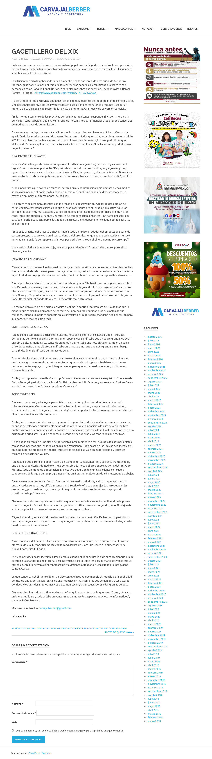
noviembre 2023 (157, 459)
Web (14, 722)
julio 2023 (153, 474)
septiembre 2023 (157, 467)
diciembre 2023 (156, 456)
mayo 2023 (154, 482)
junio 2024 (154, 433)
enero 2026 (154, 362)
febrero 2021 (155, 582)
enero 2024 (154, 452)
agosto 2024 (155, 426)
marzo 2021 (154, 579)
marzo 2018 (154, 713)
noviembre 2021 (157, 549)
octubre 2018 (155, 687)
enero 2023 (154, 497)
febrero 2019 (155, 672)
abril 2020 (153, 620)
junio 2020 (154, 612)
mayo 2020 (154, 616)
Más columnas (124, 29)
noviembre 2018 (157, 683)
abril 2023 (153, 485)
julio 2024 (153, 429)
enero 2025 (154, 407)
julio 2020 (153, 609)
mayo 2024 (154, 437)
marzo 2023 (154, 489)
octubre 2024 (155, 418)
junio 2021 (154, 567)
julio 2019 (153, 653)
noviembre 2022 (157, 504)
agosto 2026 (155, 336)
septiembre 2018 (157, 691)
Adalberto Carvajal (43, 58)
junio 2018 (154, 702)
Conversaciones (171, 29)
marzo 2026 (154, 355)
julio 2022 (153, 519)
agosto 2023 (155, 470)
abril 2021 (153, 575)
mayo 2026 (154, 347)
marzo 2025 (154, 400)
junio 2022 (154, 523)
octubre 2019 (155, 642)
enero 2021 (154, 586)
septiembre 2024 (157, 422)
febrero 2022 (155, 538)
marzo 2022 (154, 534)
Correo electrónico (24, 713)
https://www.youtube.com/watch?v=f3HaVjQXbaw (65, 92)
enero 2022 (154, 541)
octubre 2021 (155, 553)
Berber (101, 29)
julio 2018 (153, 698)
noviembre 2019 (157, 638)
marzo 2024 (154, 444)
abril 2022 (153, 530)
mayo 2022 (154, 526)
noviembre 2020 (157, 594)
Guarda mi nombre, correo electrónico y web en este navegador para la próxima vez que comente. (70, 730)
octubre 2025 (155, 373)
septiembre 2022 (157, 512)
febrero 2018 (155, 717)
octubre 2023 (155, 463)
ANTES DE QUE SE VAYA (118, 632)
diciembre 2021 (156, 545)
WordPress (34, 753)
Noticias (147, 29)
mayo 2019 (154, 661)
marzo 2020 (154, 623)
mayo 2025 (154, 392)
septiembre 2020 (157, 601)
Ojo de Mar (74, 58)
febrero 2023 (155, 493)
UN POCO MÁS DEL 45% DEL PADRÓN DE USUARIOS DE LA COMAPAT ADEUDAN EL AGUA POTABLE (70, 628)
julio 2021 (153, 564)
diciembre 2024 (156, 411)
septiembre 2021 (157, 556)
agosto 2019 (155, 650)
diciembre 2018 (156, 679)
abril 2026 (153, 351)
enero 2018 (154, 720)
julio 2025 (153, 385)
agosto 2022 (155, 515)
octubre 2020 (155, 597)
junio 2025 (154, 388)
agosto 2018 (155, 694)
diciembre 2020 (156, 590)
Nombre (17, 703)
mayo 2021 (154, 571)
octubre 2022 (155, 508)
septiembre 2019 (157, 646)
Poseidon (46, 753)
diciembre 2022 (156, 500)
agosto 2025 (155, 381)
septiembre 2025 (157, 377)
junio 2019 (154, 657)
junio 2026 (154, 344)
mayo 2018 (154, 706)
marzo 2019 (154, 668)
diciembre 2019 (156, 635)
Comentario (19, 661)
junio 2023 (154, 478)
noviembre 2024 (157, 415)
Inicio (68, 29)
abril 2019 (153, 664)
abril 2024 (153, 441)
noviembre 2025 (157, 370)
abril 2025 (153, 396)
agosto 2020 (155, 605)
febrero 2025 (155, 403)
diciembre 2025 (156, 366)
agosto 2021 (155, 560)
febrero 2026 (155, 359)
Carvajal (83, 29)
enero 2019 (154, 676)
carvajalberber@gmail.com (55, 608)
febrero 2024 (155, 448)
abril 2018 (153, 709)
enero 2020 (154, 631)
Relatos (192, 29)
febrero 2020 (155, 627)
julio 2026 (153, 340)
